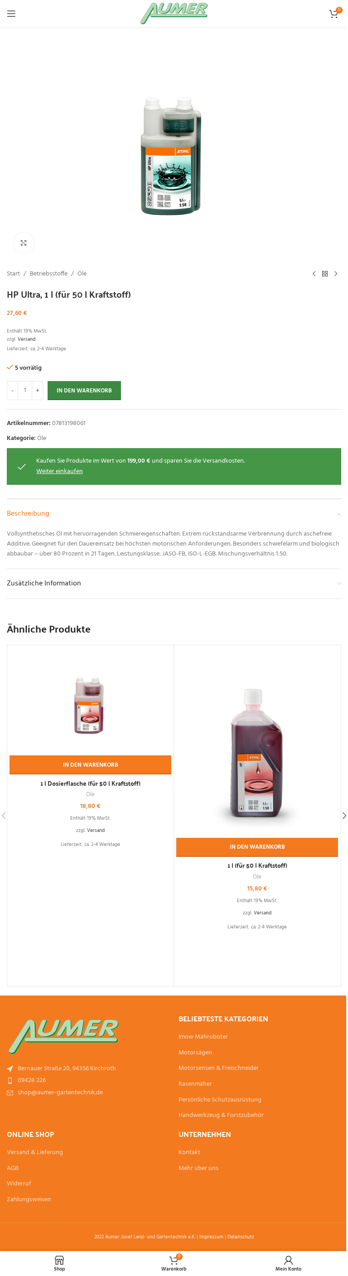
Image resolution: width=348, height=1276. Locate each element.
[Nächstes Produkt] (335, 274)
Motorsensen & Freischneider (219, 1068)
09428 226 (32, 1080)
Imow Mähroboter (203, 1037)
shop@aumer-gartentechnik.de (60, 1093)
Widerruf (19, 1184)
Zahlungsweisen (29, 1199)
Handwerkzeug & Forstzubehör (221, 1115)
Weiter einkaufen (59, 471)
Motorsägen (195, 1053)
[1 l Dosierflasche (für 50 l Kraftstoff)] (90, 701)
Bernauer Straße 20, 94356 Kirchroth (67, 1068)
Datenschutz (240, 1237)
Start (13, 274)
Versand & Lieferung (35, 1152)
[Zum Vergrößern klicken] (24, 242)
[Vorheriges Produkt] (314, 274)
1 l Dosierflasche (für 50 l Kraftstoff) (90, 783)
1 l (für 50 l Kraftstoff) (257, 865)
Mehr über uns (198, 1168)
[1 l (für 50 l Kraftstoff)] (257, 743)
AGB (13, 1168)
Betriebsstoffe (49, 274)
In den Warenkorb (84, 391)
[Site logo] (174, 14)
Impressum (211, 1237)
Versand (26, 339)
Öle (82, 274)
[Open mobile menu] (11, 14)
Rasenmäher (195, 1084)
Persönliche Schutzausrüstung (220, 1100)
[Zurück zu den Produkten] (324, 274)
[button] (90, 764)
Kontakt (189, 1152)
